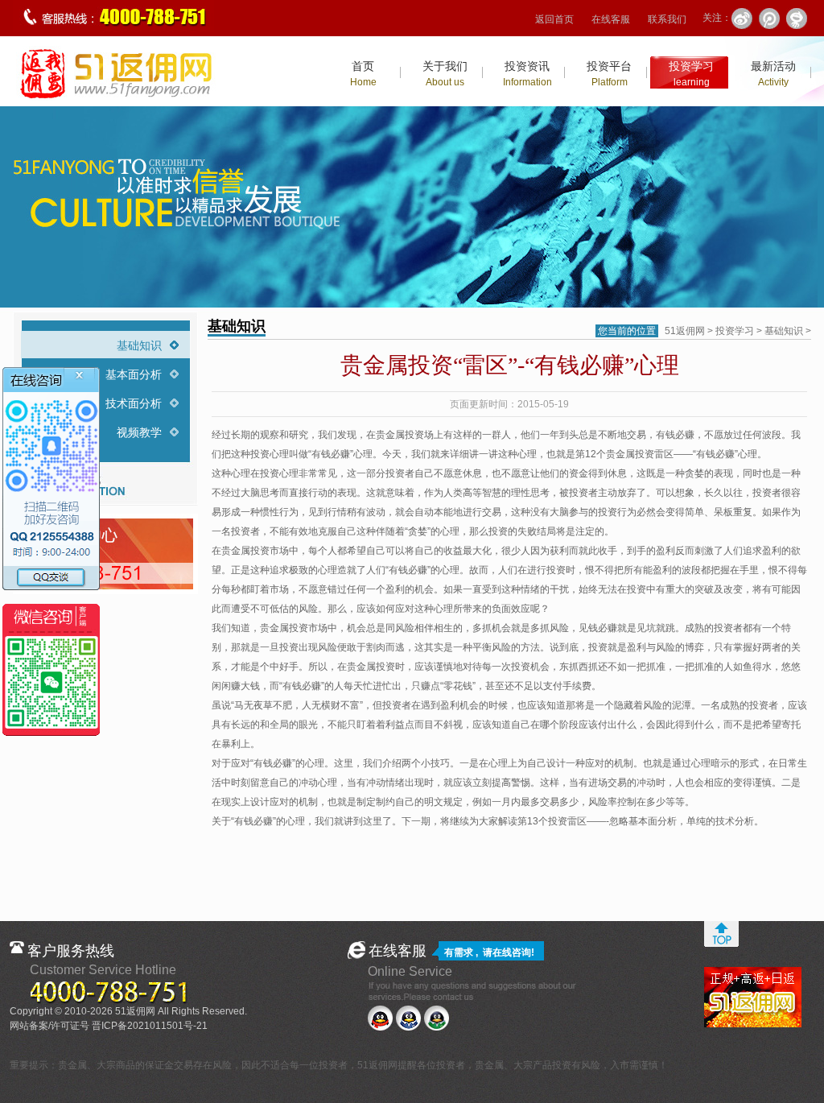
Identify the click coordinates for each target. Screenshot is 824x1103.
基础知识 (139, 345)
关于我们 (445, 74)
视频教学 (139, 432)
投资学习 (691, 74)
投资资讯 (527, 74)
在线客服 (610, 19)
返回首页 (554, 19)
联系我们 (667, 19)
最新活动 (773, 74)
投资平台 (609, 74)
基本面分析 (133, 374)
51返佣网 (685, 331)
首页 (363, 74)
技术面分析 (133, 403)
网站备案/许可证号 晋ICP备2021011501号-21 (109, 1025)
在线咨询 (511, 952)
